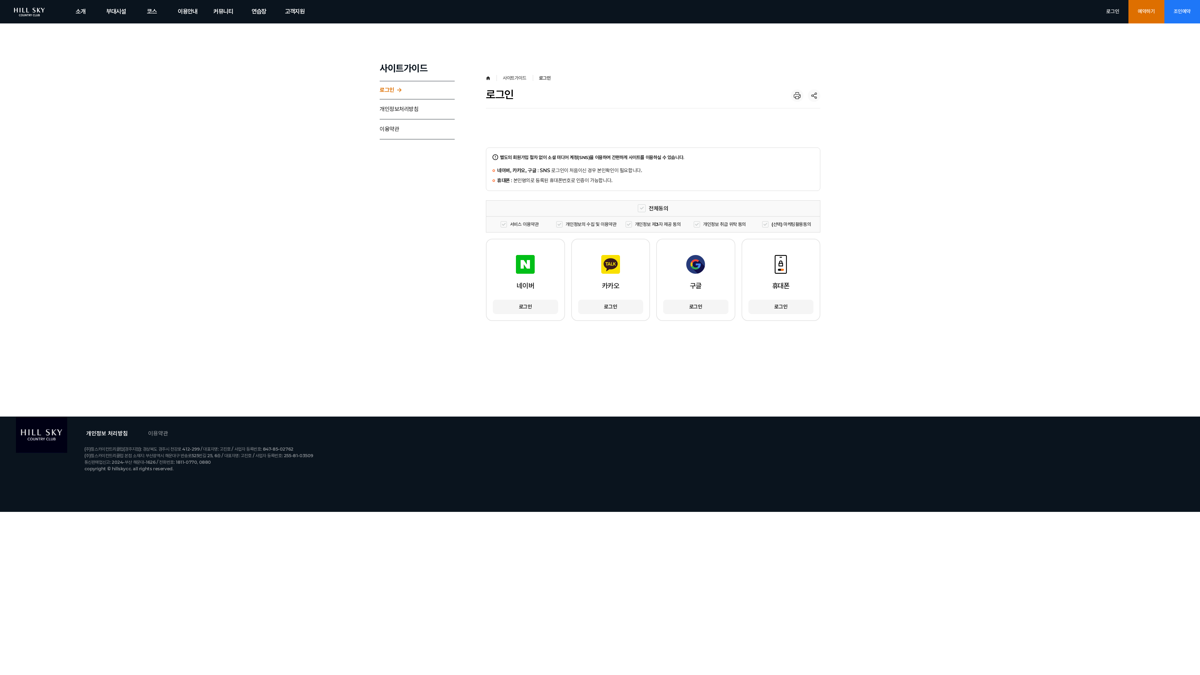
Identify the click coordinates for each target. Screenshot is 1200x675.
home (488, 78)
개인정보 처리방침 (107, 433)
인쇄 (797, 95)
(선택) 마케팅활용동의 (791, 224)
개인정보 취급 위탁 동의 (724, 224)
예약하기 (1146, 11)
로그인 (1112, 11)
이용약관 (389, 129)
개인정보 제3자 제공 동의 (658, 224)
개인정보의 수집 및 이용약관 (591, 224)
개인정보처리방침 (399, 109)
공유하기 (814, 95)
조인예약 (1182, 11)
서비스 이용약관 (524, 224)
